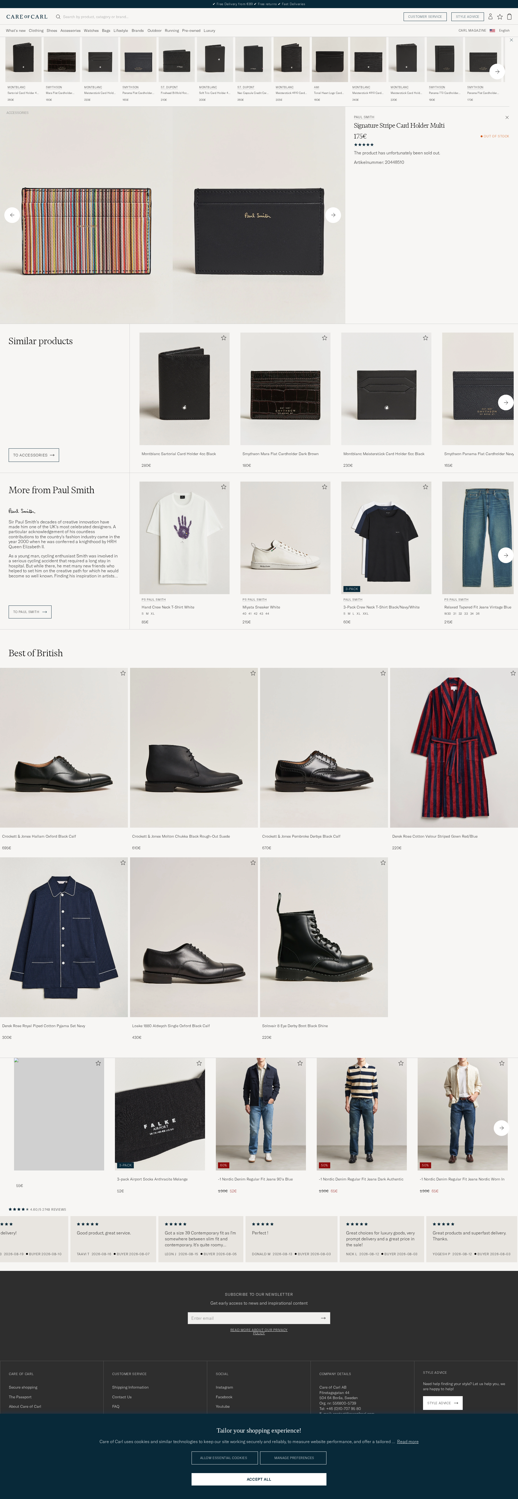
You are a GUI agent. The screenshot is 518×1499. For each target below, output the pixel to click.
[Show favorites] (500, 16)
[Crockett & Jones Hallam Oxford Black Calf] (64, 831)
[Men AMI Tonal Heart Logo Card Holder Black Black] (330, 59)
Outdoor (155, 30)
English (504, 30)
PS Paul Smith (154, 599)
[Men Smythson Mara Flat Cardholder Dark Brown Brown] (62, 59)
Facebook (224, 1397)
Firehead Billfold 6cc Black (174, 93)
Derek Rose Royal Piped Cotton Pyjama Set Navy (43, 1025)
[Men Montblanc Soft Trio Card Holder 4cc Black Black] (215, 59)
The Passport (20, 1397)
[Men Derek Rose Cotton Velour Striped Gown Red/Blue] (454, 748)
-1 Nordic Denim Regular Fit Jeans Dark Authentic (361, 1179)
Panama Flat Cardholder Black (482, 93)
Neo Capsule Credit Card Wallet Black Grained (252, 93)
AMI (316, 87)
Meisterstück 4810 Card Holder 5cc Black (366, 93)
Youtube (223, 1406)
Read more (408, 1441)
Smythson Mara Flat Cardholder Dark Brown (281, 453)
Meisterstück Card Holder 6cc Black (100, 93)
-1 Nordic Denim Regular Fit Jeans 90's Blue (255, 1179)
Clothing (36, 30)
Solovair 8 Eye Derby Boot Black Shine (295, 1025)
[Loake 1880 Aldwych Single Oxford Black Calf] (194, 1020)
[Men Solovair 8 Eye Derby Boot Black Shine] (324, 937)
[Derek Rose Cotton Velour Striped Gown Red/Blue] (454, 831)
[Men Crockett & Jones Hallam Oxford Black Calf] (64, 748)
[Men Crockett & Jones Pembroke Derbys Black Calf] (324, 748)
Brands (138, 30)
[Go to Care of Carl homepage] (26, 17)
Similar (41, 341)
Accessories (70, 30)
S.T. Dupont (169, 87)
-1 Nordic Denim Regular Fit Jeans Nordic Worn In (462, 1179)
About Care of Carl (25, 1406)
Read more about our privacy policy (259, 1331)
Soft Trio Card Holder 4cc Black (215, 93)
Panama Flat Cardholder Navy (137, 93)
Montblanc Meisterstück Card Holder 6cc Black (383, 453)
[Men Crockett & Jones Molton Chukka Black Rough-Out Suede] (194, 748)
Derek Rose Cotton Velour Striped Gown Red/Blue (435, 836)
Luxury (209, 30)
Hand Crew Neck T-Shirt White (168, 607)
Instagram (224, 1387)
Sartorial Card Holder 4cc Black (23, 93)
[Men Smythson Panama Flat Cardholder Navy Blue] (138, 59)
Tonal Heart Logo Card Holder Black (328, 93)
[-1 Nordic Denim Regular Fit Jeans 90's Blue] (261, 1174)
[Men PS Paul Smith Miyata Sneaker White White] (285, 538)
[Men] (59, 1114)
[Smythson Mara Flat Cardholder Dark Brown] (285, 448)
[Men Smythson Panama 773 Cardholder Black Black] (445, 59)
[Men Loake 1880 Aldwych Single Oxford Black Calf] (194, 937)
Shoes (52, 30)
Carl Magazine (472, 30)
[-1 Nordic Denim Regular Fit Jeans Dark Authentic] (362, 1174)
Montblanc (16, 87)
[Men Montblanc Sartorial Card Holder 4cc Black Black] (23, 59)
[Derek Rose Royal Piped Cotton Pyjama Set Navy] (64, 1020)
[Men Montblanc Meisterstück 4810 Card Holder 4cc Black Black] (292, 59)
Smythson (54, 87)
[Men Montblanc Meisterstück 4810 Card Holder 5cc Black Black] (368, 59)
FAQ (115, 1406)
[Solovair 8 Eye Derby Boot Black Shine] (324, 1020)
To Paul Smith (26, 612)
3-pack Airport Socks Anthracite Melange (152, 1179)
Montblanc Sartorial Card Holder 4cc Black (179, 453)
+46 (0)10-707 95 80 (343, 1408)
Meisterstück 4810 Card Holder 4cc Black (290, 93)
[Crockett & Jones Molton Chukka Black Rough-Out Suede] (194, 831)
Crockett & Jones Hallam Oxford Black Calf (39, 836)
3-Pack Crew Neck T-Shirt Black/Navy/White (381, 607)
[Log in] (490, 16)
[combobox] (504, 31)
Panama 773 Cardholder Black (443, 93)
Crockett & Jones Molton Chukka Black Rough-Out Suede (181, 836)
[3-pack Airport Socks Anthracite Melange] (160, 1174)
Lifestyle (121, 30)
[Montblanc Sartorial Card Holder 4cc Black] (184, 448)
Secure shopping (23, 1387)
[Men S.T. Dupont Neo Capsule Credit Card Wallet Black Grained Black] (253, 59)
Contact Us (122, 1397)
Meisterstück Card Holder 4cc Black (406, 93)
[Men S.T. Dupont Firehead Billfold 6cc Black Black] (177, 59)
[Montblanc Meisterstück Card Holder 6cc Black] (386, 448)
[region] (259, 1239)
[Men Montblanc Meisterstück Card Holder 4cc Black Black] (406, 59)
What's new (16, 30)
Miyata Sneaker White (261, 607)
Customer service (425, 17)
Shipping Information (130, 1387)
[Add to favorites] (223, 339)
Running (172, 30)
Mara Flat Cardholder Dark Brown (59, 93)
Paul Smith (364, 117)
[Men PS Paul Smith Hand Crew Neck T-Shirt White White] (184, 538)
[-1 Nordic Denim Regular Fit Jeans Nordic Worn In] (463, 1174)
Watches (91, 30)
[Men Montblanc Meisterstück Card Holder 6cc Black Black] (100, 59)
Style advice (467, 17)
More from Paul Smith (51, 490)
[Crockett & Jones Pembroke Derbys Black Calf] (324, 831)
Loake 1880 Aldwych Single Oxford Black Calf (171, 1025)
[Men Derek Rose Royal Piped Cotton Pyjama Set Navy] (64, 937)
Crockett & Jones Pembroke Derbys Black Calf (301, 836)
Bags (106, 30)
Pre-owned (191, 30)
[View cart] (509, 16)
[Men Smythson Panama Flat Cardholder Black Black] (483, 59)
